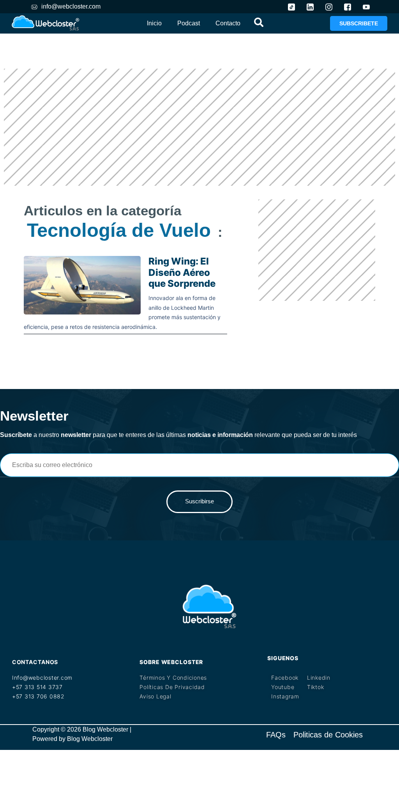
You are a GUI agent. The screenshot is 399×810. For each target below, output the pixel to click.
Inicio (154, 23)
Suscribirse (199, 501)
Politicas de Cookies (328, 734)
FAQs (276, 734)
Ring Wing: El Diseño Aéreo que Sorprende (181, 273)
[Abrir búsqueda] (258, 21)
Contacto (227, 23)
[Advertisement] (199, 127)
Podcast (188, 23)
